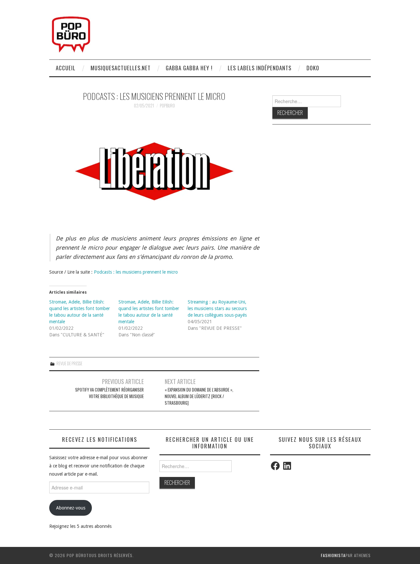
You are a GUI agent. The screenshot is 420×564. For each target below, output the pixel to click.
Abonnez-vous (70, 507)
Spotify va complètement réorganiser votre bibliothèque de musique (109, 393)
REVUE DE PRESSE (69, 363)
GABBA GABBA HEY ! (189, 68)
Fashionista (333, 555)
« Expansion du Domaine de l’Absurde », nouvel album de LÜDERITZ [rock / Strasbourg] (199, 396)
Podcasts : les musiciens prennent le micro (136, 272)
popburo (167, 105)
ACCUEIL (65, 68)
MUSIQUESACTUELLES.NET (121, 68)
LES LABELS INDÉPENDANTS (259, 68)
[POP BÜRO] (71, 32)
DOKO (312, 68)
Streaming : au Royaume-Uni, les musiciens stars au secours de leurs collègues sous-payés (217, 308)
